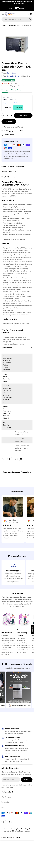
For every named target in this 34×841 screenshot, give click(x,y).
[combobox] (17, 19)
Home (4, 26)
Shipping (12, 86)
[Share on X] (15, 459)
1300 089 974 (20, 4)
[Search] (30, 19)
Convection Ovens (14, 26)
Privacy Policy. (8, 787)
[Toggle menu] (3, 14)
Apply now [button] (18, 107)
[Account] (27, 14)
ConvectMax (11, 73)
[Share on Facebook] (9, 459)
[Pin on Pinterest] (21, 459)
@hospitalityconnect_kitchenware (20, 705)
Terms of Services (26, 785)
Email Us (12, 4)
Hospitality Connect (13, 837)
